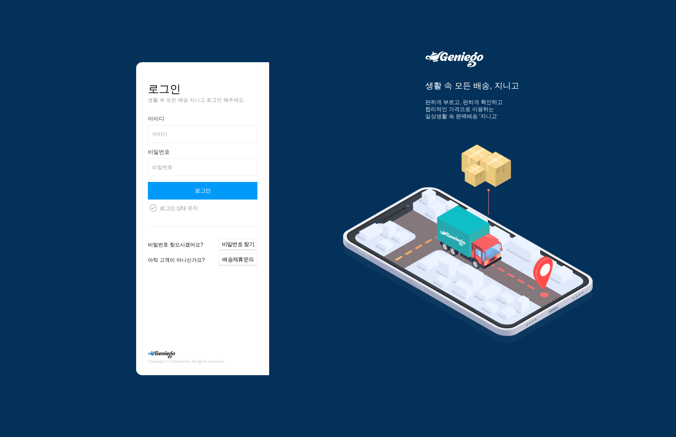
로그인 (202, 190)
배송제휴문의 (238, 259)
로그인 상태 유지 (179, 208)
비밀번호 (159, 152)
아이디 (156, 118)
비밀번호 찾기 (238, 244)
